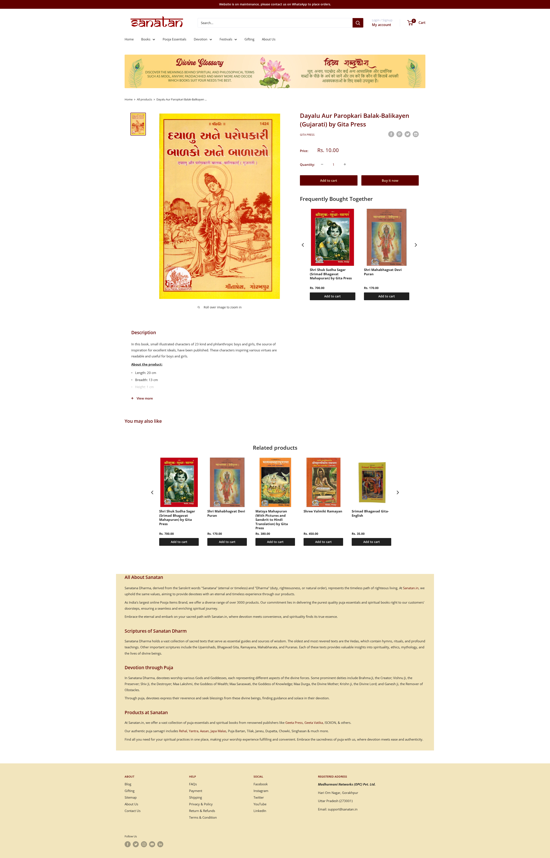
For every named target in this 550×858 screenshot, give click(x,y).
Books (145, 39)
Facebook (261, 784)
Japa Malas (218, 731)
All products (144, 99)
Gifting (249, 39)
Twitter (259, 797)
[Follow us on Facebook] (128, 844)
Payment (195, 791)
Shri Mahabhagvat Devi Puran (383, 272)
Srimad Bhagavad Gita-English (370, 513)
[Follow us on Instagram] (144, 844)
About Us (268, 39)
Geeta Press (294, 722)
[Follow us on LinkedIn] (160, 844)
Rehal (183, 731)
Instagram (261, 791)
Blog (128, 784)
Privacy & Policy (201, 804)
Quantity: (307, 164)
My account (381, 24)
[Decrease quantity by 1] (322, 164)
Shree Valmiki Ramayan (323, 511)
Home (129, 39)
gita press (307, 135)
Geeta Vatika (313, 722)
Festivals (226, 39)
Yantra (193, 731)
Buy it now (390, 180)
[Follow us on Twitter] (136, 844)
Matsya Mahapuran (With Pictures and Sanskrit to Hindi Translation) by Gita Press (271, 519)
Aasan (204, 731)
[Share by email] (416, 134)
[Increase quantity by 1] (344, 164)
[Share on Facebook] (391, 134)
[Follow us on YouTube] (152, 844)
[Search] (358, 23)
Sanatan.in (411, 588)
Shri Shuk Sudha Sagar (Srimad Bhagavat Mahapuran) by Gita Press (331, 274)
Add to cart (328, 180)
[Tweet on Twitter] (408, 134)
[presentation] (303, 245)
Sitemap (131, 797)
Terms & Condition (203, 817)
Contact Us (133, 811)
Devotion (200, 39)
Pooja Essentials (174, 39)
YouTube (260, 804)
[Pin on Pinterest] (399, 134)
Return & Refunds (202, 811)
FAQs (193, 784)
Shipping (195, 797)
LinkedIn (260, 811)
